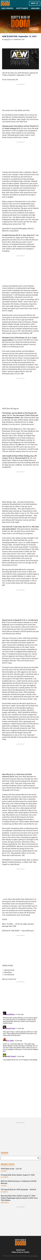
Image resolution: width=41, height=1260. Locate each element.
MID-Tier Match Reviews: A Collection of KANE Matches (18, 1182)
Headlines (35, 8)
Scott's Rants (22, 8)
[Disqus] (20, 1036)
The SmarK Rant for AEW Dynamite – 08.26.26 (18, 1189)
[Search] (38, 1158)
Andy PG (7, 39)
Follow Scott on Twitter (20, 1252)
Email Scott (20, 1250)
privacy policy (33, 1256)
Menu (33, 3)
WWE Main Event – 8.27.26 (11, 1169)
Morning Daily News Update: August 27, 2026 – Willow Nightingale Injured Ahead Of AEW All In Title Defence (19, 1198)
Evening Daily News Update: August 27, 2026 (18, 1175)
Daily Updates (7, 8)
